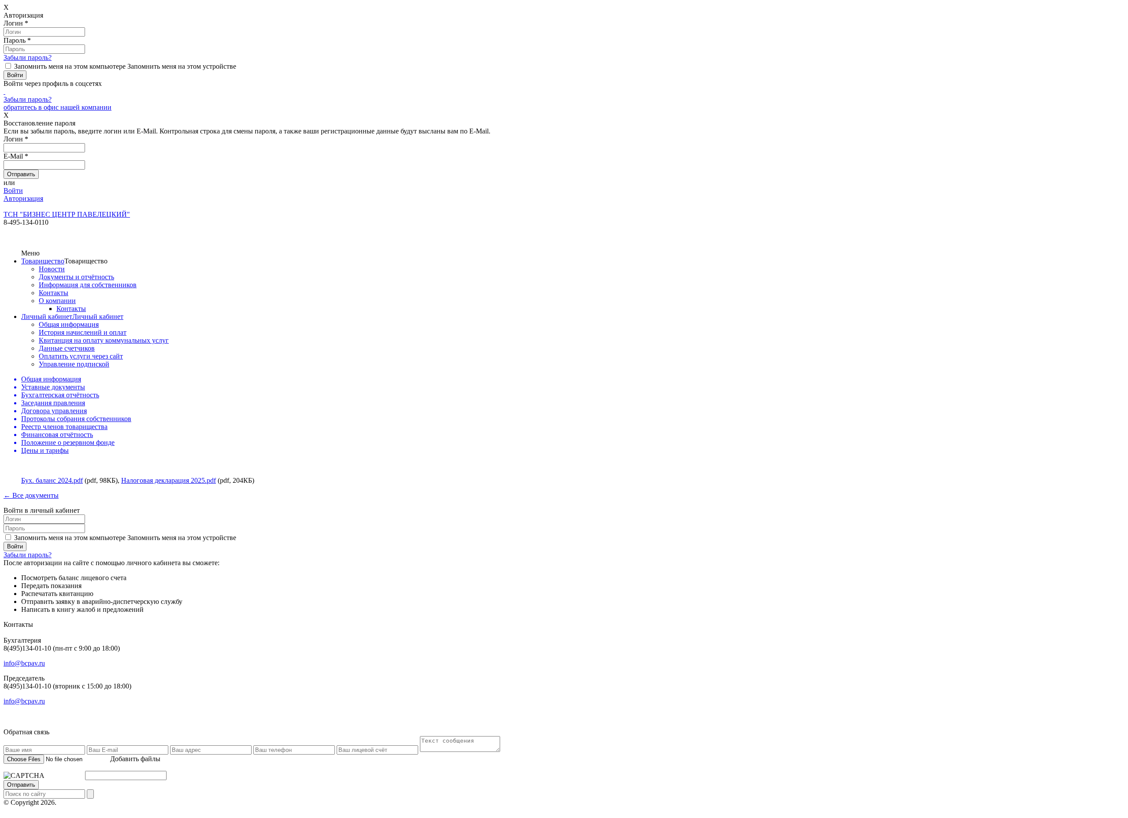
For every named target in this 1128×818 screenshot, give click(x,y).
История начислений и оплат (82, 332)
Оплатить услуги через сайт (81, 356)
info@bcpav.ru (24, 663)
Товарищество (42, 261)
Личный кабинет (46, 316)
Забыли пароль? (28, 57)
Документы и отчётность (76, 277)
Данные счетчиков (67, 348)
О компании (57, 300)
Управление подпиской (74, 364)
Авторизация (23, 198)
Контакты (53, 292)
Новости (52, 269)
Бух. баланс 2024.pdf (52, 480)
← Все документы (31, 495)
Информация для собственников (88, 285)
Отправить (21, 784)
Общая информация (69, 324)
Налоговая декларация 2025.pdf (168, 480)
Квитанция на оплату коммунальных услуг (104, 340)
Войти (13, 190)
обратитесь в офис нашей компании (57, 107)
